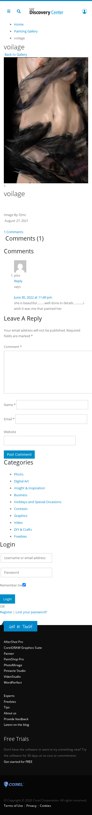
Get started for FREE (18, 762)
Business (20, 495)
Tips (7, 707)
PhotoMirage (13, 665)
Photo (19, 474)
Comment (13, 346)
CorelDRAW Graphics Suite (23, 648)
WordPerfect (13, 682)
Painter (9, 653)
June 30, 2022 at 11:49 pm (33, 297)
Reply (18, 281)
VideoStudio (12, 676)
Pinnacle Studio (15, 671)
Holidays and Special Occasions (37, 502)
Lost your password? (31, 612)
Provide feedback (16, 719)
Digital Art (21, 481)
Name (10, 404)
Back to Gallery (15, 54)
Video (18, 522)
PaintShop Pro (14, 659)
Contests (21, 508)
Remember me (11, 585)
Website (10, 431)
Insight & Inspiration (29, 488)
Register (6, 612)
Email (9, 419)
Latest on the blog (16, 724)
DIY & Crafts (23, 529)
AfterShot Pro (13, 642)
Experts (9, 696)
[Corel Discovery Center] (46, 11)
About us (10, 713)
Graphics (20, 515)
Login (84, 11)
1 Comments (13, 232)
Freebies (20, 536)
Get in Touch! (20, 626)
